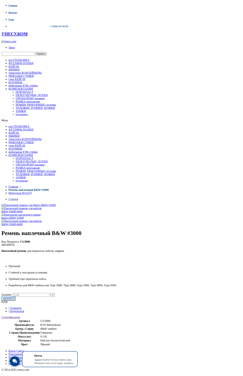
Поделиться (17, 311)
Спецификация (10, 317)
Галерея (13, 199)
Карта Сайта (16, 350)
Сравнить (16, 307)
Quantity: (6, 294)
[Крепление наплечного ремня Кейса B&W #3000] (24, 217)
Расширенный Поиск (21, 357)
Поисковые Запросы (21, 354)
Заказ (12, 47)
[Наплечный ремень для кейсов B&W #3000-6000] (24, 211)
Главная (13, 186)
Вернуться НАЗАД (20, 193)
